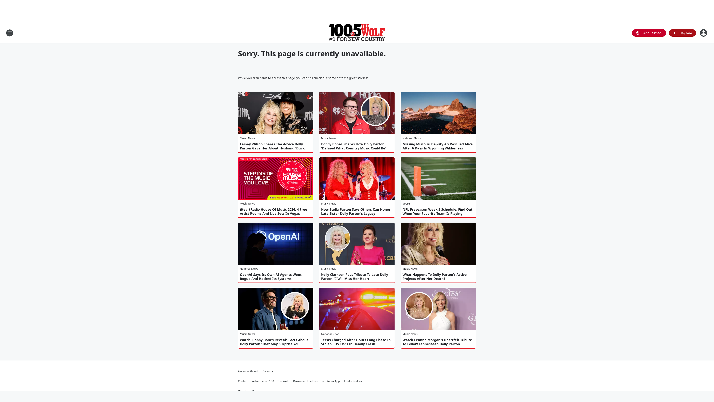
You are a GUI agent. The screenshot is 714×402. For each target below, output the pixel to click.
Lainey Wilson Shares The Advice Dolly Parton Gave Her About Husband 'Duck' (272, 146)
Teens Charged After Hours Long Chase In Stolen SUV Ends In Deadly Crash (356, 342)
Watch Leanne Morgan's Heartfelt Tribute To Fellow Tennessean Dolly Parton (437, 342)
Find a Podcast (353, 381)
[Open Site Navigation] (9, 33)
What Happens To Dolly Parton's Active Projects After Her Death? (435, 276)
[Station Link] (357, 33)
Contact (243, 381)
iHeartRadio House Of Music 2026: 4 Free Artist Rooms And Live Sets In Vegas (273, 211)
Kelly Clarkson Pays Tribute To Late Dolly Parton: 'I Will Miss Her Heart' (354, 276)
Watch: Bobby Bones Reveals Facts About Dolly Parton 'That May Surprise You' (274, 342)
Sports (407, 203)
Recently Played (248, 371)
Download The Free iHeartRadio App (316, 381)
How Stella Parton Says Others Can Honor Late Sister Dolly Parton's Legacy (355, 211)
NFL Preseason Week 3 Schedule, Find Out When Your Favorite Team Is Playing (437, 211)
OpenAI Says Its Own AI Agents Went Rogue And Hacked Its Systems (271, 276)
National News (412, 138)
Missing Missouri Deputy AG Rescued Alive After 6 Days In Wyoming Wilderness (438, 146)
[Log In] (704, 33)
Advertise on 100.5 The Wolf (270, 381)
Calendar (268, 371)
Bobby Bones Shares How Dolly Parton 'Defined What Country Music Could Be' (353, 146)
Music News (247, 138)
